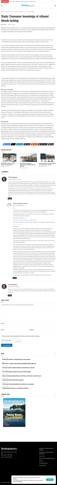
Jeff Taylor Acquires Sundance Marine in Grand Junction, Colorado (47, 163)
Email (3, 329)
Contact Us (42, 456)
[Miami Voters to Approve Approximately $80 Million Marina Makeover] (28, 158)
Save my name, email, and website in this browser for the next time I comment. (21, 336)
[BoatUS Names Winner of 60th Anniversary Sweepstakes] (9, 158)
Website (31, 329)
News (7, 11)
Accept (49, 479)
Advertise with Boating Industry (46, 458)
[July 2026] (14, 412)
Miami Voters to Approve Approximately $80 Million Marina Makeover (27, 164)
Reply (10, 198)
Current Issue (5, 394)
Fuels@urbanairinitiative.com (19, 217)
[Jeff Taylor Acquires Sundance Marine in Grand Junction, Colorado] (47, 158)
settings (20, 481)
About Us (41, 460)
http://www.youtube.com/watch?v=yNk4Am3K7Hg (24, 220)
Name (3, 323)
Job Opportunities (43, 463)
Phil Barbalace (12, 177)
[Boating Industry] (28, 5)
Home (3, 11)
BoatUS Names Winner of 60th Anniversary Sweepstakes (8, 163)
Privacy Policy (42, 465)
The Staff (4, 24)
